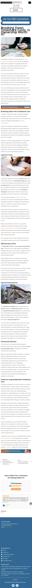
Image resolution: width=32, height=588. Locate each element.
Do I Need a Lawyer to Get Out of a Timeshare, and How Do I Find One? (15, 574)
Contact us (9, 447)
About (4, 550)
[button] (1, 503)
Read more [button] (5, 502)
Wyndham (14, 61)
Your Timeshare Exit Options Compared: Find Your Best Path (15, 566)
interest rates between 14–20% (9, 228)
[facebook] (13, 585)
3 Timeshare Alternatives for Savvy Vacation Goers (23, 462)
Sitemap (15, 579)
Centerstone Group (7, 438)
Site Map (5, 558)
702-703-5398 (16, 7)
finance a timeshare (21, 197)
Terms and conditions (8, 554)
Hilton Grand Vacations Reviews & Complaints (12, 572)
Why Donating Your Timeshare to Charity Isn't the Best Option (7, 462)
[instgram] (17, 585)
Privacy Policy (6, 556)
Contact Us (5, 552)
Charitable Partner (7, 560)
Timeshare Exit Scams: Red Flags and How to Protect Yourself (14, 569)
